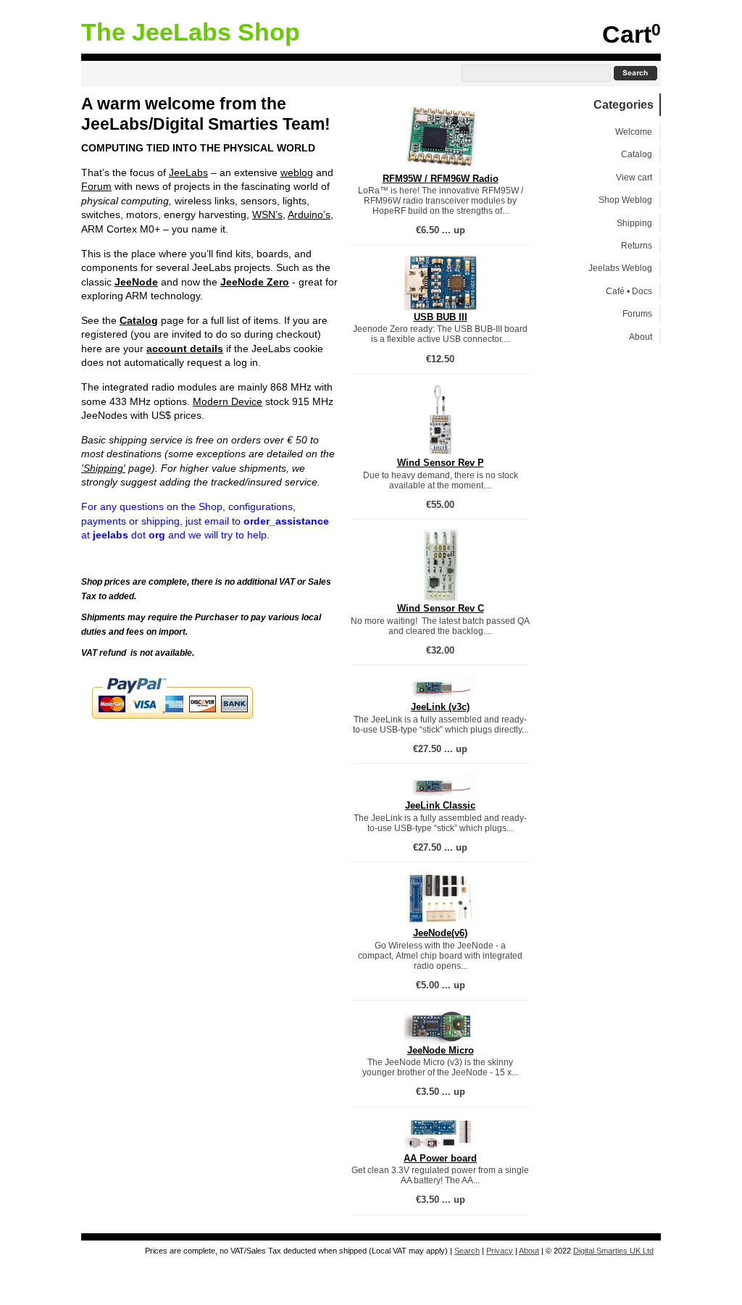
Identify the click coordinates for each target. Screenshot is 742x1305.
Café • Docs (629, 291)
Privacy (499, 1250)
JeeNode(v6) (440, 932)
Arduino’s (309, 214)
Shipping (634, 223)
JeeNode (136, 282)
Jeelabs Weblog (620, 267)
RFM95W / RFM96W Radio (441, 178)
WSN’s (267, 214)
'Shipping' (103, 468)
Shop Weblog (625, 199)
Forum (96, 186)
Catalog (139, 320)
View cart (634, 177)
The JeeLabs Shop (190, 32)
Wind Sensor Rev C (440, 608)
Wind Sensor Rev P (440, 462)
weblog (296, 172)
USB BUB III (440, 317)
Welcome (633, 131)
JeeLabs (188, 172)
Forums (637, 313)
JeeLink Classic (440, 805)
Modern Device (227, 401)
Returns (636, 245)
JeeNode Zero (254, 282)
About (640, 336)
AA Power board (440, 1158)
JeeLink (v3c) (440, 706)
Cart (626, 34)
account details (184, 348)
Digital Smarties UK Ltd (613, 1250)
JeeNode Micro (440, 1050)
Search (467, 1250)
